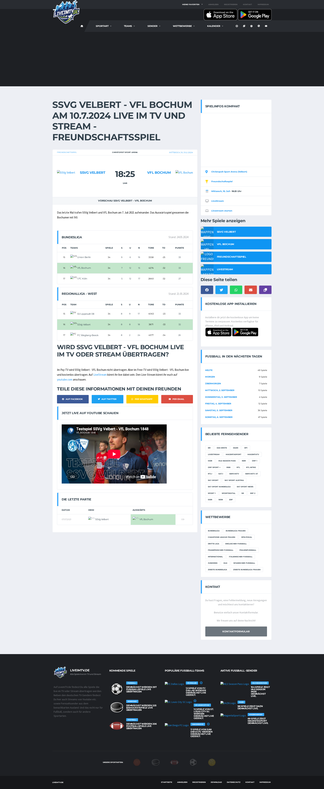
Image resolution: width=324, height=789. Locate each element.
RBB (228, 467)
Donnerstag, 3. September (221, 397)
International (215, 557)
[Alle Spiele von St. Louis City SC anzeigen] (178, 701)
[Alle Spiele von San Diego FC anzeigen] (177, 725)
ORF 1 (254, 461)
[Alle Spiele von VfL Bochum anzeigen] (184, 165)
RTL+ (210, 474)
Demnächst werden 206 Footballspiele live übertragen (141, 726)
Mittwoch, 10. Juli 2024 (181, 152)
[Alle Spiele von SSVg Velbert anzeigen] (66, 165)
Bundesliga (214, 531)
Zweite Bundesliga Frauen (246, 570)
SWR (210, 500)
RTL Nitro (251, 467)
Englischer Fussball (236, 544)
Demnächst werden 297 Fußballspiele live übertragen (141, 689)
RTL (238, 467)
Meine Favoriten (190, 4)
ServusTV (234, 474)
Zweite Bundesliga (217, 570)
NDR (244, 461)
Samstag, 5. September (218, 410)
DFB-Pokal (246, 537)
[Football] (174, 762)
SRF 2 (252, 493)
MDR (210, 461)
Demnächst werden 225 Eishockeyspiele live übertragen (141, 707)
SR (243, 493)
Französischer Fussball (220, 550)
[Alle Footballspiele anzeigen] (116, 725)
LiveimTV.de (57, 782)
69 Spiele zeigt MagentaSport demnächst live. (258, 720)
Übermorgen (213, 383)
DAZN (235, 448)
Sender (153, 26)
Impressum (263, 4)
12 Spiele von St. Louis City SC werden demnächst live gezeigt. (204, 714)
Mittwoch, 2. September (219, 390)
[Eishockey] (155, 762)
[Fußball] (193, 762)
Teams (128, 26)
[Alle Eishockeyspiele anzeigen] (116, 707)
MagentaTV (253, 454)
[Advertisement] (162, 60)
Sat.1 (220, 474)
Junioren (212, 563)
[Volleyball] (212, 762)
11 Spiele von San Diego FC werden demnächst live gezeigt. (201, 733)
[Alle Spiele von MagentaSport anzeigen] (233, 715)
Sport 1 (212, 493)
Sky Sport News (245, 487)
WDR (220, 500)
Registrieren (230, 4)
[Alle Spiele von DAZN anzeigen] (228, 703)
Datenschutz (233, 782)
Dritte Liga (213, 544)
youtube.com (64, 379)
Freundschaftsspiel (67, 152)
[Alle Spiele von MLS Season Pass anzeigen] (234, 683)
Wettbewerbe (182, 26)
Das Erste (222, 448)
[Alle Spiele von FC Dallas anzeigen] (174, 683)
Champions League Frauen (221, 537)
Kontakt (247, 4)
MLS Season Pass (227, 461)
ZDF (231, 500)
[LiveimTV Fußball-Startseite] (82, 26)
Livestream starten (221, 210)
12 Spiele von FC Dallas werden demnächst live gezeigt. (196, 691)
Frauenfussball (247, 550)
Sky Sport (213, 480)
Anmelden (213, 4)
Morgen (210, 376)
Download (216, 782)
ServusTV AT (251, 474)
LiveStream (100, 374)
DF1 (246, 448)
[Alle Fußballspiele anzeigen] (116, 688)
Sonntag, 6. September (218, 417)
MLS (225, 563)
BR (209, 448)
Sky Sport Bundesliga (219, 487)
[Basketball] (137, 762)
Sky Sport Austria (234, 480)
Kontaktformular (236, 631)
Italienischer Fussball (240, 557)
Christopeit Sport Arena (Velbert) (229, 171)
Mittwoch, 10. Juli (220, 191)
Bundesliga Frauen (235, 531)
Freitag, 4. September (218, 403)
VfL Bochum (159, 173)
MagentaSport (233, 454)
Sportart (102, 26)
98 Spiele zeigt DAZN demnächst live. (250, 707)
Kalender (213, 26)
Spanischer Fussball (244, 563)
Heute (208, 370)
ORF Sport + (214, 467)
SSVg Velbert (92, 173)
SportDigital (228, 493)
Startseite (166, 782)
